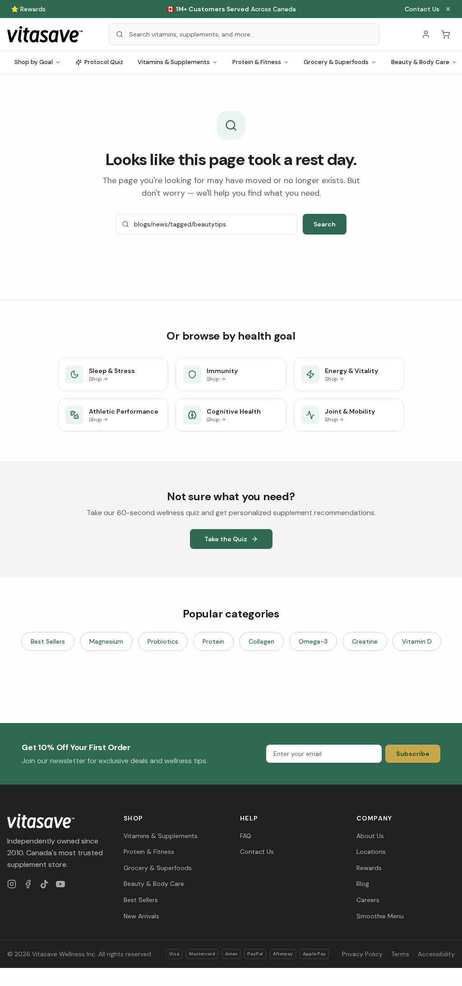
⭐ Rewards (28, 9)
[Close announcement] (448, 9)
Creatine (365, 641)
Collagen (261, 641)
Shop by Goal (33, 62)
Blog (362, 884)
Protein (213, 641)
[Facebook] (27, 884)
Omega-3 (313, 641)
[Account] (426, 34)
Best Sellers (48, 641)
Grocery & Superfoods (336, 62)
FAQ (245, 836)
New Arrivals (141, 916)
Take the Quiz (225, 539)
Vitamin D (417, 641)
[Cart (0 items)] (446, 34)
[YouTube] (60, 884)
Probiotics (163, 641)
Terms (400, 954)
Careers (367, 900)
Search (325, 224)
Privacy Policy (362, 954)
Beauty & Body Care (154, 884)
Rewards (369, 868)
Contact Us (422, 9)
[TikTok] (44, 884)
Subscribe (413, 754)
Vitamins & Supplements (174, 62)
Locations (371, 852)
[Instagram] (11, 884)
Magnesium (106, 641)
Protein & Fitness (256, 62)
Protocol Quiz (103, 62)
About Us (370, 836)
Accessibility (436, 954)
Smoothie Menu (380, 916)
